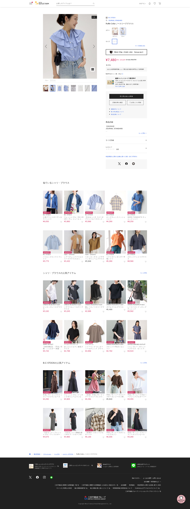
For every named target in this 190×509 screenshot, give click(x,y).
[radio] (115, 32)
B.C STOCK (111, 17)
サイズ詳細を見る (140, 45)
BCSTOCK (37, 454)
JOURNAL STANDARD (115, 20)
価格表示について (116, 109)
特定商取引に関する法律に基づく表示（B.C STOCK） (122, 156)
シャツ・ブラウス (68, 454)
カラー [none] (108, 30)
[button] (70, 46)
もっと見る (142, 133)
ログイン (142, 3)
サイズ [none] (108, 41)
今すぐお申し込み (120, 86)
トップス (57, 454)
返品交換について (116, 114)
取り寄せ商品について (117, 111)
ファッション (47, 454)
